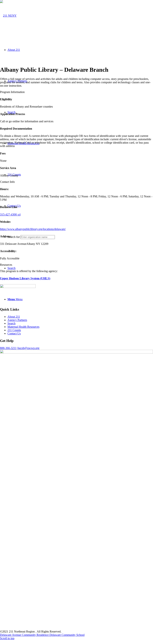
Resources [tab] (6, 264)
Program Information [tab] (12, 92)
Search (11, 323)
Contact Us (14, 333)
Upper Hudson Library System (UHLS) (25, 278)
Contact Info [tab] (7, 181)
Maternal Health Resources (23, 326)
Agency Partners (17, 320)
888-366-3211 (8, 348)
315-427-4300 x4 (10, 214)
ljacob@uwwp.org (28, 348)
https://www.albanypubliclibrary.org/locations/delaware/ (33, 229)
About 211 (13, 316)
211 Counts (14, 330)
